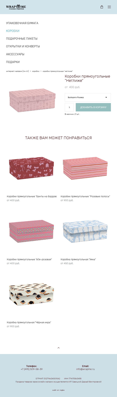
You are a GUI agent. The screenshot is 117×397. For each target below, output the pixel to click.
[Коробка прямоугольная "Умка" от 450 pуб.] (85, 231)
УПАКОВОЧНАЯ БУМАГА (22, 23)
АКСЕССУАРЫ (15, 54)
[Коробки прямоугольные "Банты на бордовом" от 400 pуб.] (31, 168)
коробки (35, 71)
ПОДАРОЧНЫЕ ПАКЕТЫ (21, 38)
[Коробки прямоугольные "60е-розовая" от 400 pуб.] (31, 231)
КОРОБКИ (12, 31)
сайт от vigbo (58, 390)
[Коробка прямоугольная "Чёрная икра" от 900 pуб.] (31, 294)
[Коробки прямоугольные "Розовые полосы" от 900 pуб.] (85, 168)
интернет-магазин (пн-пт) (17, 71)
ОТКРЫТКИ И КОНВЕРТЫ (23, 46)
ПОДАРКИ (13, 62)
